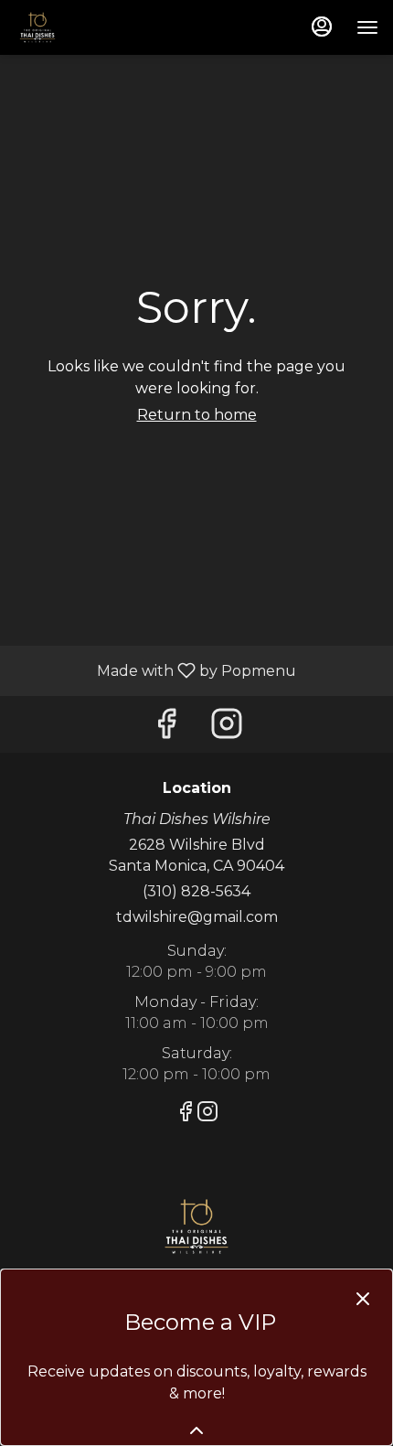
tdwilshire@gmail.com (197, 917)
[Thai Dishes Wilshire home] (97, 27)
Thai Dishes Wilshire (196, 1226)
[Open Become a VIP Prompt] (196, 1430)
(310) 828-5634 (196, 891)
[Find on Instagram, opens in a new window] (226, 728)
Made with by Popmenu (155, 670)
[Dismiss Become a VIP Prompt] (363, 1299)
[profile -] (322, 26)
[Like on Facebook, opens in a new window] (166, 728)
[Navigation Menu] (367, 27)
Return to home (197, 414)
